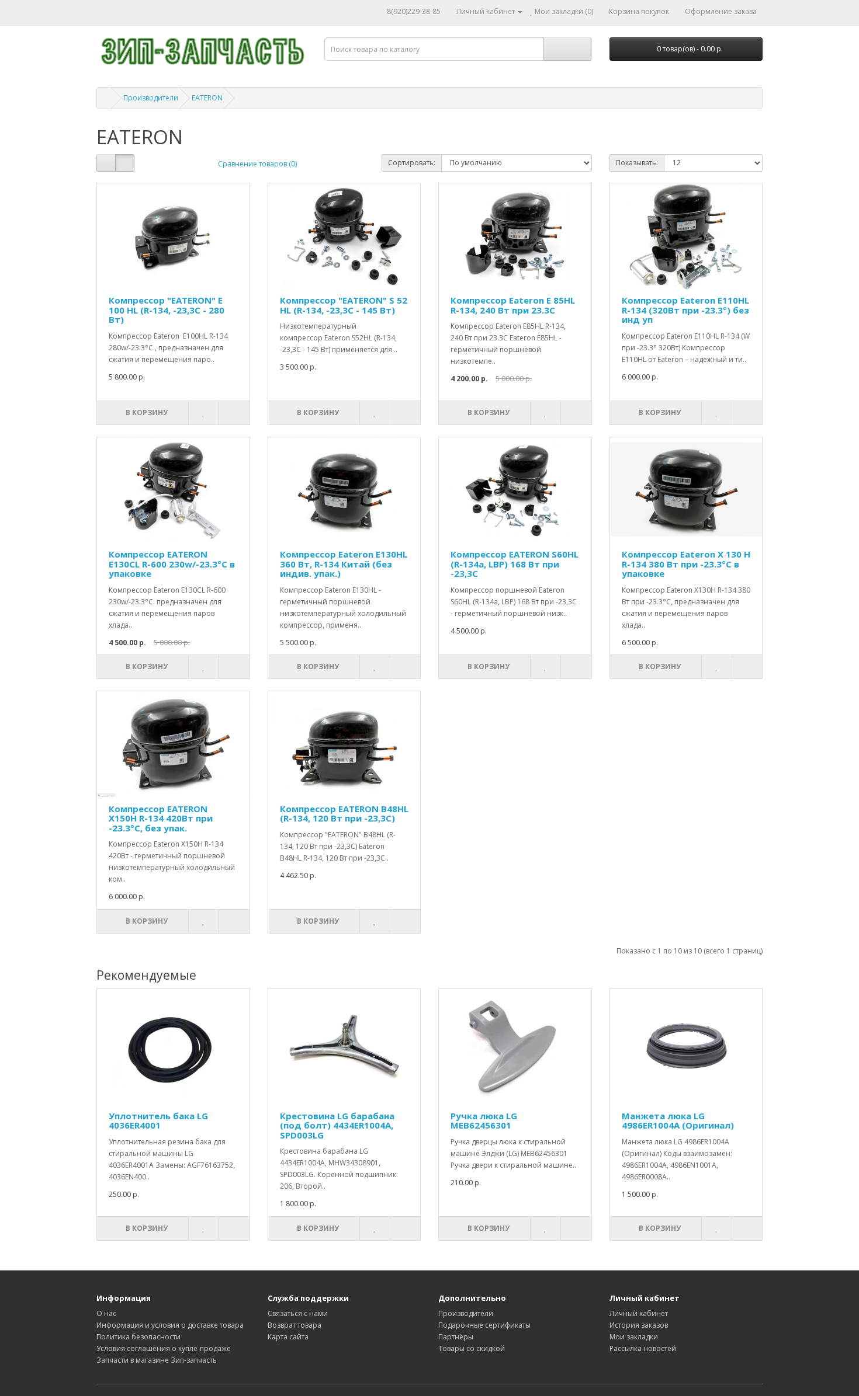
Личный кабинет (638, 1313)
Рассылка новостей (642, 1348)
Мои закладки (633, 1337)
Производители (150, 98)
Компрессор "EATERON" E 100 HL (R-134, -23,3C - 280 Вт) (166, 309)
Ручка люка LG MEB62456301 (484, 1121)
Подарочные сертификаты (484, 1325)
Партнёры (455, 1337)
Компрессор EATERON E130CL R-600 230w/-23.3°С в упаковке (172, 563)
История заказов (638, 1325)
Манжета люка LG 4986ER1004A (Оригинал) (678, 1121)
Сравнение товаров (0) (257, 164)
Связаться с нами (298, 1313)
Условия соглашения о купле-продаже (163, 1348)
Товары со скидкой (471, 1348)
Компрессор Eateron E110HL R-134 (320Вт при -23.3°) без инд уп (685, 309)
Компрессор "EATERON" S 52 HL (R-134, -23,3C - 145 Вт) (343, 305)
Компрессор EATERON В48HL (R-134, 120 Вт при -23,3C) (344, 813)
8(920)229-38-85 (414, 11)
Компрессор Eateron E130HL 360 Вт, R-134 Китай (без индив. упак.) (343, 563)
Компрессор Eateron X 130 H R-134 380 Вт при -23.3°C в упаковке (686, 563)
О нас (106, 1313)
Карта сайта (288, 1337)
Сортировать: (411, 163)
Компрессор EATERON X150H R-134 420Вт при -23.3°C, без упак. (161, 818)
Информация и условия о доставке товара (170, 1325)
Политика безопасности (138, 1337)
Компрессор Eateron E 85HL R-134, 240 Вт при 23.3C (513, 305)
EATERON (207, 98)
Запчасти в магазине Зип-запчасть (156, 1360)
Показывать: (637, 163)
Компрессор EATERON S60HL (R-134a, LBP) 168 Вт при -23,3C (515, 563)
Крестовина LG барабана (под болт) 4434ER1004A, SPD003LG (337, 1125)
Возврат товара (294, 1325)
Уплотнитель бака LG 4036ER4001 (158, 1121)
